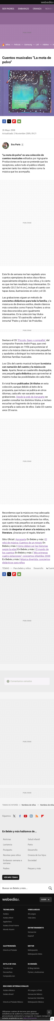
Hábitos (46, 45)
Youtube (25, 815)
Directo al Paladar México (13, 1002)
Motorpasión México (36, 1002)
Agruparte (21, 539)
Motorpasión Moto (35, 954)
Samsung (28, 45)
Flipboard (14, 121)
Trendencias (8, 968)
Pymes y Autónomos (36, 972)
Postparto (7, 850)
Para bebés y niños (22, 568)
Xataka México (9, 990)
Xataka (6, 914)
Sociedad (32, 860)
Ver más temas (11, 877)
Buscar (50, 888)
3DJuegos (32, 914)
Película (17, 45)
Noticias (7, 839)
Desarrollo (38, 568)
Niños (8, 45)
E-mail (19, 121)
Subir (43, 899)
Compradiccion (9, 976)
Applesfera (7, 922)
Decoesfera (7, 972)
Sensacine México (35, 994)
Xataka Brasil (8, 994)
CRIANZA (37, 8)
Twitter (9, 121)
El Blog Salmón (33, 968)
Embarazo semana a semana (12, 861)
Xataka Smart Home (11, 926)
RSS (37, 815)
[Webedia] (47, 2)
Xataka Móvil (8, 918)
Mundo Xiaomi (8, 929)
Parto (30, 844)
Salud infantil (34, 839)
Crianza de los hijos (37, 855)
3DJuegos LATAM (35, 990)
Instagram (31, 815)
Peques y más (34, 868)
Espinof (31, 936)
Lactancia (7, 844)
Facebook (4, 121)
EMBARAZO (23, 8)
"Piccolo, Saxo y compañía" (31, 340)
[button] (17, 144)
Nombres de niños (29, 805)
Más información (30, 1018)
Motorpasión (33, 950)
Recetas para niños (12, 855)
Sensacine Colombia (36, 998)
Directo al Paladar (10, 950)
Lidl (37, 45)
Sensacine (32, 932)
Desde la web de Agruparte (30, 396)
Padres (6, 868)
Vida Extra (32, 918)
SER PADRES (8, 8)
